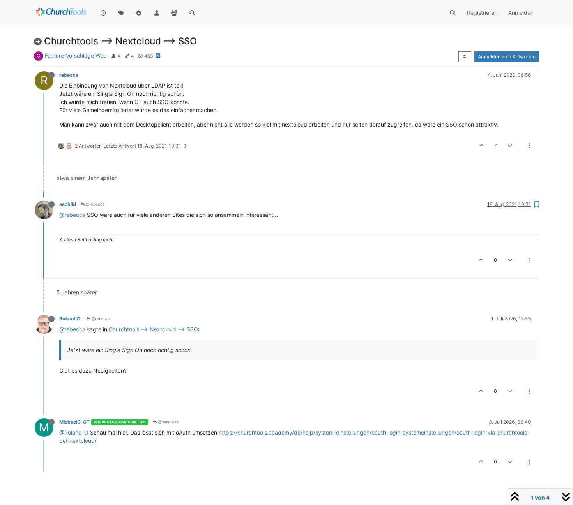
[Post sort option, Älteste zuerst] (464, 56)
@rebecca (95, 204)
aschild (67, 204)
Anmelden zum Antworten (507, 57)
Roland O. (70, 319)
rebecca (68, 75)
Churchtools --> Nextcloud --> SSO (153, 329)
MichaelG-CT (74, 422)
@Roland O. (168, 421)
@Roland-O (73, 432)
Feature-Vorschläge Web (76, 55)
